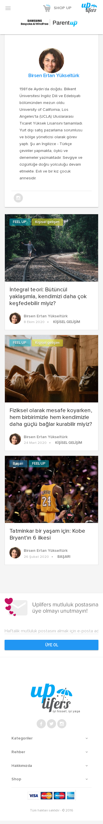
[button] (8, 8)
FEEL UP (20, 222)
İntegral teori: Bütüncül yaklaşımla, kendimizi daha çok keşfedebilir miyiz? (48, 296)
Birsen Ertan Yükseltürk (53, 75)
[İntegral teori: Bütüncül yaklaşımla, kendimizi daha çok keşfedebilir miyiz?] (51, 247)
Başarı (18, 464)
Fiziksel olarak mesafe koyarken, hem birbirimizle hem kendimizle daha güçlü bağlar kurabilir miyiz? (50, 417)
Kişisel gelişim (47, 222)
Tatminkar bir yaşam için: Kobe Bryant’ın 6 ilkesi (47, 534)
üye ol (51, 645)
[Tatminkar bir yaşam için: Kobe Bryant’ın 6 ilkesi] (51, 489)
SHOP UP (63, 8)
